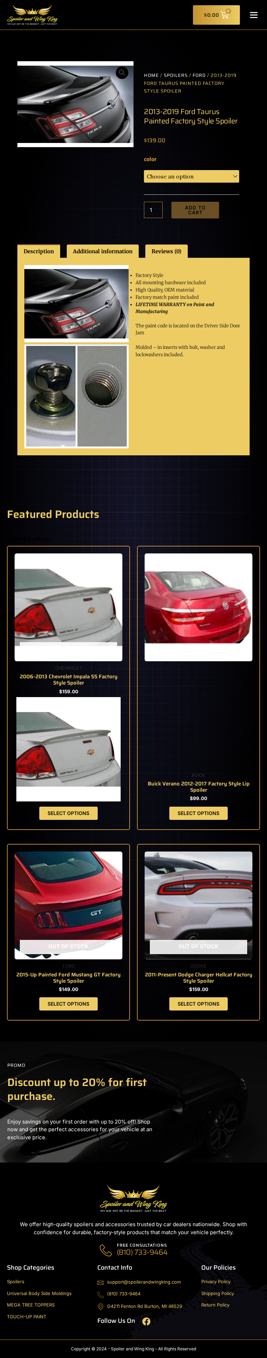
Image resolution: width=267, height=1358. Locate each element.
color (150, 159)
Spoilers (176, 75)
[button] (254, 15)
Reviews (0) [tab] (166, 251)
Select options (68, 813)
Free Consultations (142, 1245)
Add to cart (195, 210)
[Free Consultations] (106, 1250)
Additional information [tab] (102, 251)
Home (151, 75)
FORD (199, 75)
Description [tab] (39, 251)
